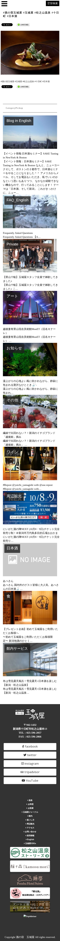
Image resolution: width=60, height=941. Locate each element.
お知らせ (14, 348)
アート (12, 296)
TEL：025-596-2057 (30, 732)
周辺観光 (14, 496)
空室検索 (52, 3)
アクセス (30, 828)
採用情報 (30, 835)
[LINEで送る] (23, 24)
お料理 (30, 804)
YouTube (31, 780)
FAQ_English (17, 200)
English (30, 839)
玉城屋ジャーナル (30, 812)
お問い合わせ (30, 832)
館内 (30, 816)
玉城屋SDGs (30, 843)
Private (12, 244)
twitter (31, 755)
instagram (31, 764)
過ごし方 (30, 820)
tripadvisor (32, 772)
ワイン (12, 452)
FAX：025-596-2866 (30, 736)
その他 (12, 400)
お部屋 (30, 808)
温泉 (30, 800)
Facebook (31, 746)
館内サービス (17, 648)
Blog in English (19, 120)
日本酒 (12, 548)
